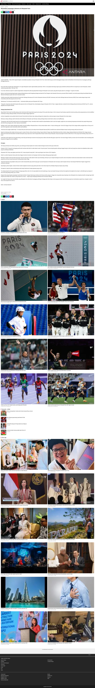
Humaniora (3, 664)
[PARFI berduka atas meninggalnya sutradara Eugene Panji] (71, 454)
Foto (1, 668)
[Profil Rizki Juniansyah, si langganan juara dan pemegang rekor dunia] (24, 216)
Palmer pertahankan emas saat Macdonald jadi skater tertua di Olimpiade (14, 267)
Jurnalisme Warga (50, 661)
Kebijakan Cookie (4, 678)
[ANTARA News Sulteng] (6, 2)
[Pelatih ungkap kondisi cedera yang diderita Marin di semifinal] (71, 354)
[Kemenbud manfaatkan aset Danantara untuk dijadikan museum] (71, 626)
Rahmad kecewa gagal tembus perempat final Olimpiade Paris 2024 (13, 301)
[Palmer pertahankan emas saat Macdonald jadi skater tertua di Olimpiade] (24, 250)
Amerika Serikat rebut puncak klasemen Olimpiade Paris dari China (13, 370)
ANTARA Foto (50, 675)
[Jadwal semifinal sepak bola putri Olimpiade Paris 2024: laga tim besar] (71, 388)
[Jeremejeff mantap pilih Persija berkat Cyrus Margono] (3, 428)
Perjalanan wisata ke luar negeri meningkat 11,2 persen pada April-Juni (14, 608)
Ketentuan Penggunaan (5, 675)
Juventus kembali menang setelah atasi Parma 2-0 (16, 430)
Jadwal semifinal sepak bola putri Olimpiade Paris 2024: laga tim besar (61, 405)
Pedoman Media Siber (4, 679)
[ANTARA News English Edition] (93, 655)
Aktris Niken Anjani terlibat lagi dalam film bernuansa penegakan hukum (14, 539)
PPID (48, 678)
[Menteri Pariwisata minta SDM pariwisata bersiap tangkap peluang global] (24, 488)
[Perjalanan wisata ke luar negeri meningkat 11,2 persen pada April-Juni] (24, 592)
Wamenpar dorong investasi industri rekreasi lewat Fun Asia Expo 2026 (14, 643)
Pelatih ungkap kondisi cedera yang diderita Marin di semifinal (59, 370)
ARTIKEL (6, 6)
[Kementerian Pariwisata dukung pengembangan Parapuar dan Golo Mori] (71, 523)
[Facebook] (1, 655)
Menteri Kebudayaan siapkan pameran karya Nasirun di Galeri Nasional (14, 470)
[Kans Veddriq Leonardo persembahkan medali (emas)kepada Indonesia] (71, 250)
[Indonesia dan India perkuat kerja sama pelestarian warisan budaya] (71, 557)
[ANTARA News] (91, 655)
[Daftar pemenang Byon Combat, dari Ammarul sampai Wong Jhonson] (3, 416)
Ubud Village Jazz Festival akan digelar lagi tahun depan (11, 574)
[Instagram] (5, 655)
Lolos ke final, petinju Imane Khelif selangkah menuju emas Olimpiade (61, 301)
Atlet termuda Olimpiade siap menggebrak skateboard (11, 336)
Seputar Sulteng (3, 660)
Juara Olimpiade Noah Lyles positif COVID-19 (56, 232)
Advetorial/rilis (50, 660)
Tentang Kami (3, 674)
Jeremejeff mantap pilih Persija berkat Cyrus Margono (17, 423)
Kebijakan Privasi (4, 677)
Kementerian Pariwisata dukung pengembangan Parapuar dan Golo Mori (61, 539)
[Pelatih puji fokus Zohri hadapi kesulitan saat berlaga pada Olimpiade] (24, 388)
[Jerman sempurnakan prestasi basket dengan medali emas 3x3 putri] (71, 319)
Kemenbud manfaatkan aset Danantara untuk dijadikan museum (60, 643)
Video (2, 670)
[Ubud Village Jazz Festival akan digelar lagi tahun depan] (24, 557)
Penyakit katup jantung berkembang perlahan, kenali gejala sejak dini (60, 608)
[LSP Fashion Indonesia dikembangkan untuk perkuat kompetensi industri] (71, 488)
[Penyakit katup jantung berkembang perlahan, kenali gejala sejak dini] (71, 592)
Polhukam (2, 661)
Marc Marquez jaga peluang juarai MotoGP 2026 (16, 417)
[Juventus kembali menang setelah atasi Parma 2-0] (3, 435)
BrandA (49, 674)
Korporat (49, 677)
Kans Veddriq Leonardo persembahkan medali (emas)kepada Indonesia (61, 267)
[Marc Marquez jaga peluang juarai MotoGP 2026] (3, 422)
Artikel (2, 667)
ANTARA (2, 6)
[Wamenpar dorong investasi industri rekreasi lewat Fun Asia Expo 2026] (24, 626)
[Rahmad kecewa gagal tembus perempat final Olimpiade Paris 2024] (24, 285)
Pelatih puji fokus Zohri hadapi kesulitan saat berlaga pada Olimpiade (13, 405)
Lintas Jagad (3, 665)
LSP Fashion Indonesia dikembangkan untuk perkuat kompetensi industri (61, 505)
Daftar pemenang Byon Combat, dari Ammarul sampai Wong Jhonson (20, 411)
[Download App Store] (51, 652)
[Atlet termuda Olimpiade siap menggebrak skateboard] (24, 319)
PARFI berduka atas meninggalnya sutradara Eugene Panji (58, 470)
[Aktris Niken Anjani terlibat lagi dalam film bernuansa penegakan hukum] (24, 523)
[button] (2, 12)
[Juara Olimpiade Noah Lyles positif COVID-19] (71, 216)
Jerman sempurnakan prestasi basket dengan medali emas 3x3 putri (60, 336)
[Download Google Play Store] (43, 652)
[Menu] (93, 1)
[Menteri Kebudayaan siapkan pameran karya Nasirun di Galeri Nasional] (24, 454)
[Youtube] (7, 655)
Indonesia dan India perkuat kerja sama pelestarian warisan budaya (60, 574)
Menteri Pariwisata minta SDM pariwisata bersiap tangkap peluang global (14, 505)
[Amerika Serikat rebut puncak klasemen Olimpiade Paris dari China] (24, 354)
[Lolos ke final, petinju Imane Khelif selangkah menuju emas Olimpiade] (71, 285)
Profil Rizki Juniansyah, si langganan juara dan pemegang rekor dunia (14, 232)
